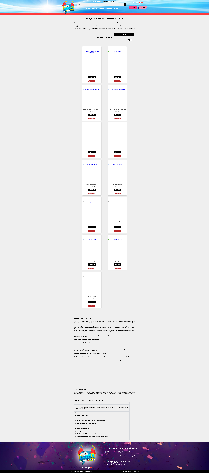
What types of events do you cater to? (86, 431)
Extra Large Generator (117, 184)
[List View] (131, 40)
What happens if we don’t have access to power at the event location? (93, 436)
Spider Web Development (134, 471)
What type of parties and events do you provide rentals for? (91, 420)
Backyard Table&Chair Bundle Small (117, 109)
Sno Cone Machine (117, 259)
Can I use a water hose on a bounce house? (87, 423)
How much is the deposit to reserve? (85, 403)
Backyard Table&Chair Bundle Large (91, 109)
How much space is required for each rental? (87, 439)
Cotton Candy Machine (91, 184)
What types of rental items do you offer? (86, 433)
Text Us (143, 7)
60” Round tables (117, 72)
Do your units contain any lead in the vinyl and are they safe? (91, 418)
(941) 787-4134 (92, 8)
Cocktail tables (117, 147)
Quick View (92, 81)
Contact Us (112, 14)
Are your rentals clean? (82, 415)
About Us (101, 14)
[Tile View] (129, 40)
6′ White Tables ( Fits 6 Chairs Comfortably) (92, 71)
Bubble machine (92, 147)
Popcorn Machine (92, 259)
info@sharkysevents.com (110, 8)
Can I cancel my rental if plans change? (86, 412)
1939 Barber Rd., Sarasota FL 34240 (121, 461)
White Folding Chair (91, 296)
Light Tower (92, 221)
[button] (101, 403)
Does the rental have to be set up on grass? (87, 426)
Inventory (70, 17)
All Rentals (93, 14)
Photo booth (117, 221)
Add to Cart (93, 77)
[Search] (125, 4)
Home (87, 14)
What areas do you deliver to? (84, 428)
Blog (107, 14)
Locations (119, 14)
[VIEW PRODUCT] (92, 49)
